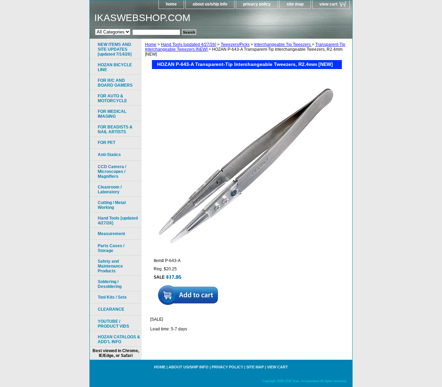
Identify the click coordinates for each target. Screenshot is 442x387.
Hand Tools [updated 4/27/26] (188, 44)
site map (295, 4)
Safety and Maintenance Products (110, 266)
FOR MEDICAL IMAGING (112, 114)
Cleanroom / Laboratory (110, 189)
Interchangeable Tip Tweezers (283, 44)
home (171, 4)
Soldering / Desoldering (110, 284)
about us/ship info (210, 4)
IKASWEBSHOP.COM (142, 17)
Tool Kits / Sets (112, 297)
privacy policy (257, 4)
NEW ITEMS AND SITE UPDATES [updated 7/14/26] (115, 49)
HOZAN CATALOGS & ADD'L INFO (119, 339)
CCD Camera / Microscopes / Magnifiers (112, 171)
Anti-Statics (109, 154)
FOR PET (106, 142)
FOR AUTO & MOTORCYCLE (112, 98)
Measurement (111, 233)
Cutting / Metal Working (112, 205)
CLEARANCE (111, 309)
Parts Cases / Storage (111, 248)
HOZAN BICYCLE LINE (115, 67)
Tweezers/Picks (235, 44)
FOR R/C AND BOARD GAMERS (115, 83)
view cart (328, 4)
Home (150, 44)
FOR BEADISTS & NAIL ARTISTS (115, 129)
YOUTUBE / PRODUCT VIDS (113, 324)
